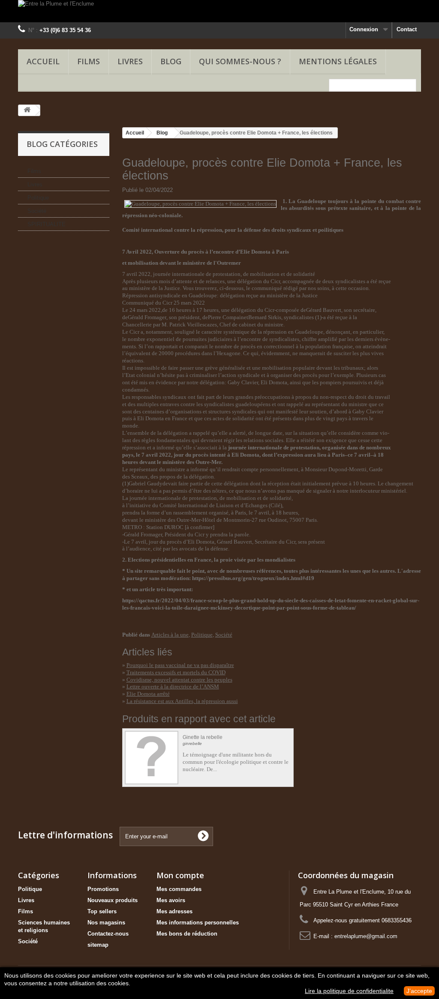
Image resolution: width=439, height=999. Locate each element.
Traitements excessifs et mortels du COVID (176, 672)
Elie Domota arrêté (148, 694)
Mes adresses (174, 911)
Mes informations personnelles (197, 922)
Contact (407, 29)
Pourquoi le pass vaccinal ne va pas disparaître (180, 665)
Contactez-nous (108, 933)
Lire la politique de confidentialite (349, 990)
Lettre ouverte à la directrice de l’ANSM (172, 686)
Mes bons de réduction (186, 933)
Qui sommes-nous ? (240, 61)
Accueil (43, 61)
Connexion (363, 29)
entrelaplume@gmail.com (365, 936)
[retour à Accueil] (27, 110)
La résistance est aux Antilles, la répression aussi (182, 701)
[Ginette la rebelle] (151, 757)
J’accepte (419, 990)
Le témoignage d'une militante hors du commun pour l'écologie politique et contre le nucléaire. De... (236, 761)
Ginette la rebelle (203, 737)
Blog (162, 133)
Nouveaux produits (112, 900)
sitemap (97, 945)
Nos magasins (106, 922)
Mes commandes (178, 889)
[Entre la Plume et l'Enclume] (219, 11)
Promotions (103, 889)
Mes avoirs (170, 900)
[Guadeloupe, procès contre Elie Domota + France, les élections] (200, 203)
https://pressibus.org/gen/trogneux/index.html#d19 (253, 578)
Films (88, 61)
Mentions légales (338, 61)
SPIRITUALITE (46, 224)
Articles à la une (170, 634)
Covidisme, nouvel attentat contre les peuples (179, 679)
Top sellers (102, 911)
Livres (130, 61)
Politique (38, 197)
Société (36, 211)
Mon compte (180, 875)
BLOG (170, 61)
